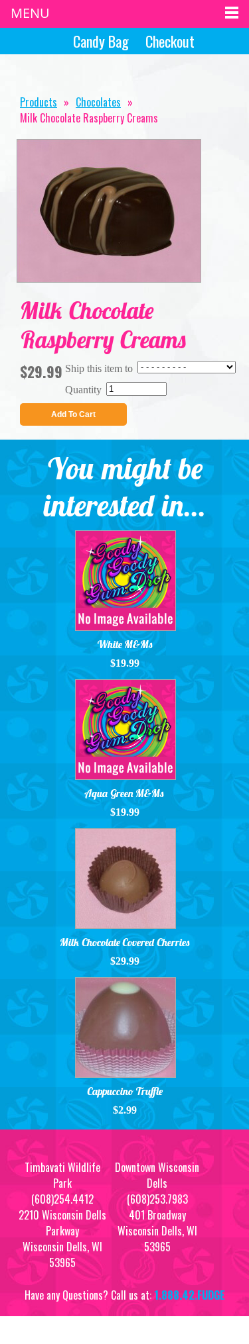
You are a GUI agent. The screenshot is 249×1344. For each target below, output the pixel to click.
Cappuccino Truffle (125, 1091)
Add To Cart (73, 414)
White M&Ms (125, 644)
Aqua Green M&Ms (124, 793)
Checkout (170, 41)
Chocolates (98, 102)
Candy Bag (101, 41)
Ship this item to (99, 368)
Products (38, 102)
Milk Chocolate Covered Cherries (125, 942)
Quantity (83, 389)
